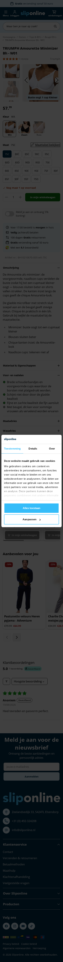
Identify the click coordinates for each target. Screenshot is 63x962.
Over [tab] (52, 448)
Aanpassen (29, 519)
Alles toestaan (31, 508)
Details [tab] (33, 448)
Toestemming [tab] (12, 448)
